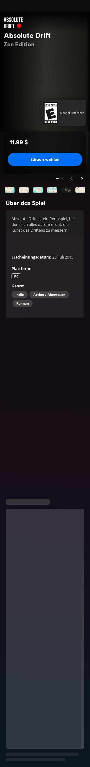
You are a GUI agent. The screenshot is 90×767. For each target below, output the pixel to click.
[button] (10, 190)
